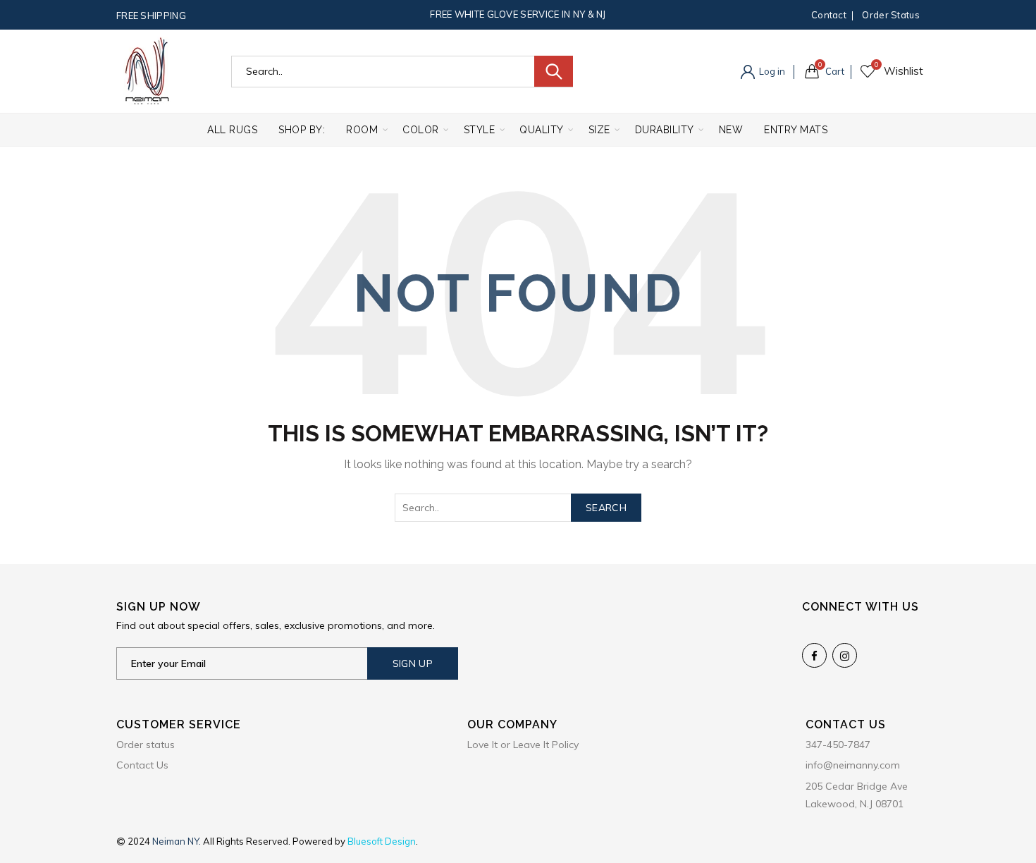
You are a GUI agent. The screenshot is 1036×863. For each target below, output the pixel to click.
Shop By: (301, 129)
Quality (541, 129)
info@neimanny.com (853, 765)
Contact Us (142, 765)
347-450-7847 (838, 744)
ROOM (362, 129)
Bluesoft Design (381, 841)
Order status (891, 14)
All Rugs (232, 129)
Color (420, 129)
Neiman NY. (177, 841)
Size (599, 129)
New (731, 129)
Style (479, 129)
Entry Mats (795, 129)
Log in (771, 71)
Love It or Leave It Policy (523, 744)
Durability (664, 129)
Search (553, 71)
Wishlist (876, 65)
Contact (828, 14)
